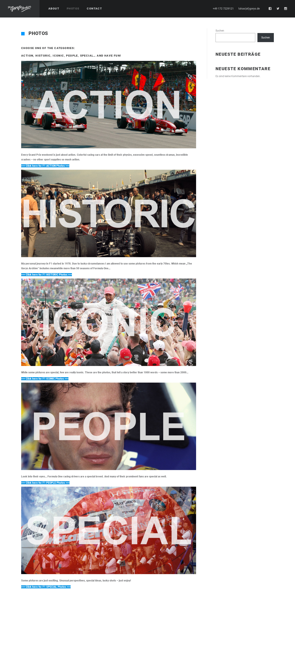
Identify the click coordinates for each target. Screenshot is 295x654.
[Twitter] (278, 8)
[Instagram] (286, 8)
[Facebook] (270, 8)
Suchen (220, 30)
